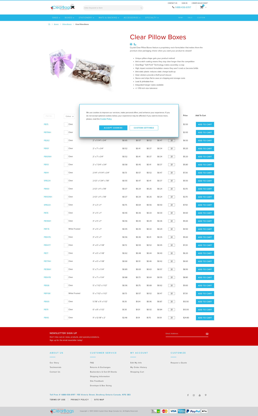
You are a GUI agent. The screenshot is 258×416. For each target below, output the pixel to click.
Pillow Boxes (67, 24)
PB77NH (47, 261)
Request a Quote (179, 363)
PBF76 (46, 229)
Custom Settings (144, 127)
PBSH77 (47, 245)
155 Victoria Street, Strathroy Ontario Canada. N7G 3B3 (104, 395)
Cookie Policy (106, 119)
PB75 (46, 124)
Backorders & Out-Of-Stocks (103, 372)
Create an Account (200, 3)
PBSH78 (47, 277)
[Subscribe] (207, 333)
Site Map (99, 400)
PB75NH (47, 132)
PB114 (46, 173)
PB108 (46, 285)
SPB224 (47, 181)
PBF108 (47, 293)
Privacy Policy (80, 400)
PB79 (46, 309)
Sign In (184, 3)
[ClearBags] (62, 7)
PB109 (46, 301)
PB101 (46, 148)
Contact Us (172, 3)
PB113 (46, 165)
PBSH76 (47, 237)
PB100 (46, 189)
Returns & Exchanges (100, 367)
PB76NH (47, 221)
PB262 (46, 140)
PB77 (46, 253)
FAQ (92, 363)
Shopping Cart (137, 372)
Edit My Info (136, 363)
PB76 (46, 213)
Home (49, 24)
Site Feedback (97, 381)
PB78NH (47, 269)
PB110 (46, 318)
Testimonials (55, 367)
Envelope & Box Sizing (101, 385)
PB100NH (48, 197)
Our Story (54, 363)
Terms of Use (57, 400)
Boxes (56, 24)
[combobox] (113, 8)
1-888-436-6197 (183, 7)
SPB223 (47, 205)
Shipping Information (100, 376)
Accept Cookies (113, 127)
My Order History (138, 367)
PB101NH (47, 156)
